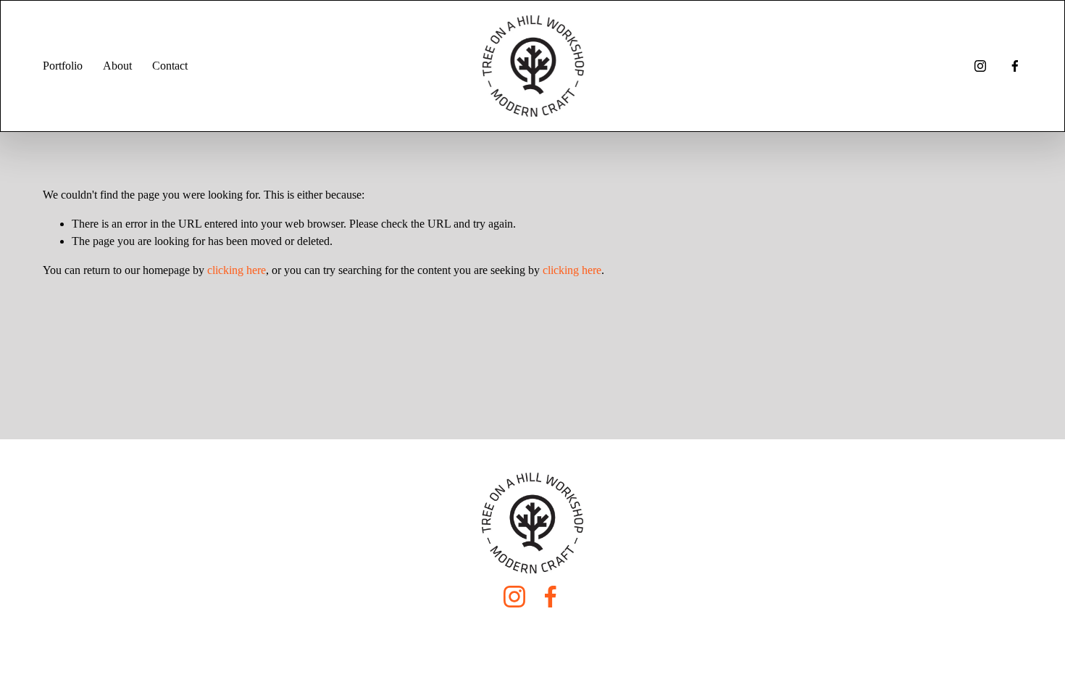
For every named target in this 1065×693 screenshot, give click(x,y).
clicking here (236, 270)
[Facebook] (1015, 66)
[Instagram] (980, 66)
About (117, 65)
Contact (170, 65)
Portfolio (63, 65)
